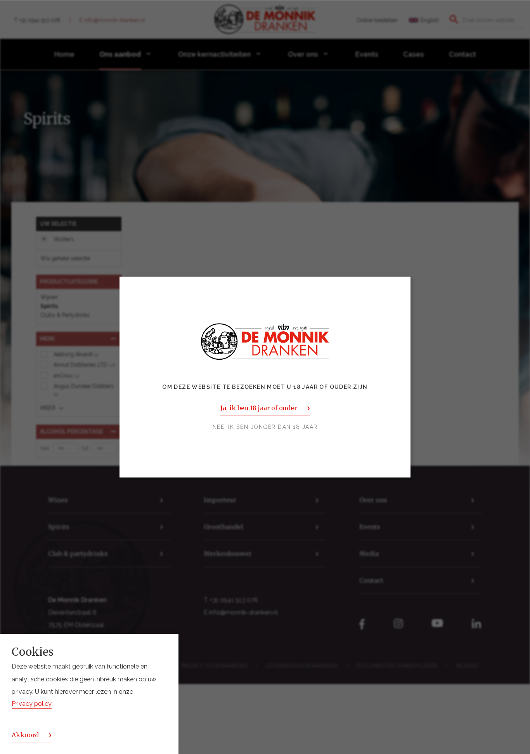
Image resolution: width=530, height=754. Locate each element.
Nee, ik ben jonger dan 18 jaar (265, 427)
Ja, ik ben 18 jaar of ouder (258, 408)
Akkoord (25, 735)
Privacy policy (32, 704)
